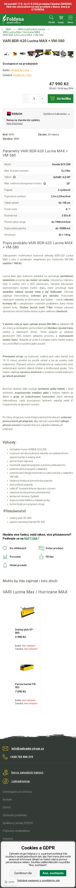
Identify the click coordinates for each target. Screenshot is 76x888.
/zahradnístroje (20, 781)
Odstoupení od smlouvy (17, 791)
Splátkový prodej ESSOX (18, 823)
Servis (7, 807)
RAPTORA (31, 538)
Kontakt (7, 799)
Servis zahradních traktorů (27, 772)
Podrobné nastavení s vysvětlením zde (38, 880)
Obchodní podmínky (15, 815)
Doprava (8, 838)
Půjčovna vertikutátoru (16, 831)
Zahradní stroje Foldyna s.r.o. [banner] (13, 20)
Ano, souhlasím (53, 873)
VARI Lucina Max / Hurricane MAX (21, 32)
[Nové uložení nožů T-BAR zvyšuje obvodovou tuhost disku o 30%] (55, 53)
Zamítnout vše (23, 873)
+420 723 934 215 (21, 757)
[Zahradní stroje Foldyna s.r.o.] (2, 29)
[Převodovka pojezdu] (64, 53)
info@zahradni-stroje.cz (27, 748)
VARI (8, 29)
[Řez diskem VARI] (47, 53)
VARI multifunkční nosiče (31, 29)
